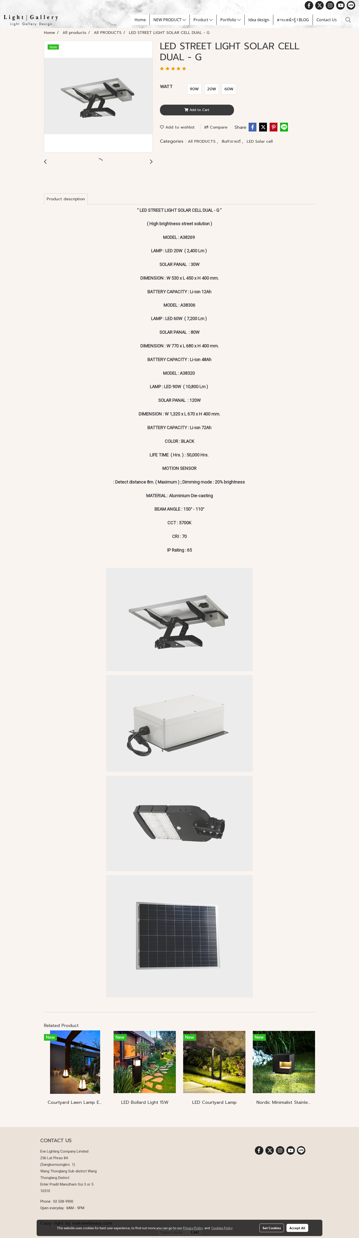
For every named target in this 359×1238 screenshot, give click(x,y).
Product (201, 19)
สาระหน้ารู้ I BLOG (293, 19)
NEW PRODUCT (167, 19)
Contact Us (327, 19)
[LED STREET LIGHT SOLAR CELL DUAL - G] (98, 97)
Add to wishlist (179, 127)
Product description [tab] (66, 199)
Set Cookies (272, 1228)
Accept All (297, 1228)
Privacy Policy (193, 1228)
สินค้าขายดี (232, 141)
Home (140, 19)
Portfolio (228, 19)
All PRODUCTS (202, 141)
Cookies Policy (221, 1228)
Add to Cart (198, 109)
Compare (217, 127)
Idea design (258, 19)
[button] (348, 19)
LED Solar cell (260, 141)
